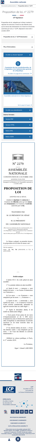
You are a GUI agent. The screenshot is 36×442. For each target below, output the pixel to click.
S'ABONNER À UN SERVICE (17, 423)
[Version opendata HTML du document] (18, 125)
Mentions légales (8, 430)
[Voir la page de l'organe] (18, 92)
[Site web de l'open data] (18, 402)
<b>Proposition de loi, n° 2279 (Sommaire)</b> (18, 37)
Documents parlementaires (8, 6)
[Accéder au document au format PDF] (18, 119)
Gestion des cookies (27, 432)
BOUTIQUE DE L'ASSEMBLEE (17, 417)
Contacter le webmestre (10, 432)
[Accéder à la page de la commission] (18, 66)
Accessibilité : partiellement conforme (22, 430)
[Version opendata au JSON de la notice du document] (18, 137)
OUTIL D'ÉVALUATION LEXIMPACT (17, 426)
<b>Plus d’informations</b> (18, 47)
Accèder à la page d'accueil (2, 2)
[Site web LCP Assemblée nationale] (18, 389)
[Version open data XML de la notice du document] (18, 131)
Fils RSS (19, 432)
